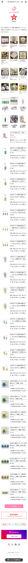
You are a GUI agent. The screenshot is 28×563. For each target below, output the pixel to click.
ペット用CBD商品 (14, 126)
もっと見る (14, 506)
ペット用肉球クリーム (14, 107)
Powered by (12, 555)
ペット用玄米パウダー (23, 126)
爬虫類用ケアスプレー (5, 126)
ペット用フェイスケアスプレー (23, 108)
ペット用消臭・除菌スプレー (5, 108)
